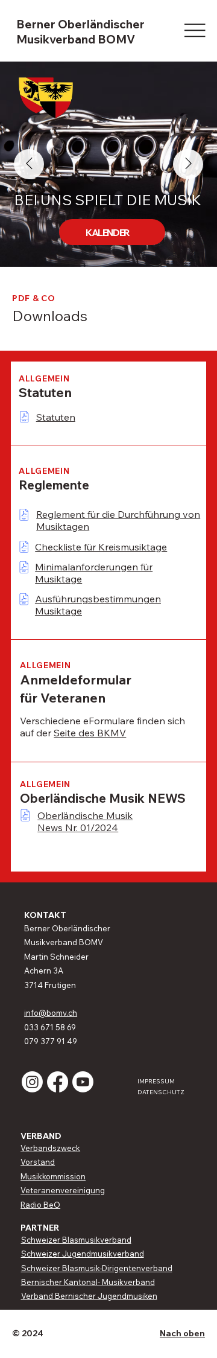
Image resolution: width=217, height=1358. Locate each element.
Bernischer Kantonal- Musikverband (88, 1282)
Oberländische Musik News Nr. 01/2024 (85, 821)
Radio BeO (40, 1205)
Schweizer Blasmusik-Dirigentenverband (96, 1268)
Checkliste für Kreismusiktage (101, 547)
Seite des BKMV (90, 733)
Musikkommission (53, 1176)
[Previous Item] (29, 164)
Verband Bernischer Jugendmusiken (89, 1296)
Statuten (55, 417)
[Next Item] (188, 164)
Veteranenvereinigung (62, 1190)
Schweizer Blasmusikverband (76, 1240)
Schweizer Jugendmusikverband (82, 1253)
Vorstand (37, 1162)
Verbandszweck (50, 1148)
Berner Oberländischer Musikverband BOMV (80, 31)
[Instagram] (32, 1081)
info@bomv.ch (50, 1013)
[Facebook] (57, 1081)
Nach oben (182, 1333)
